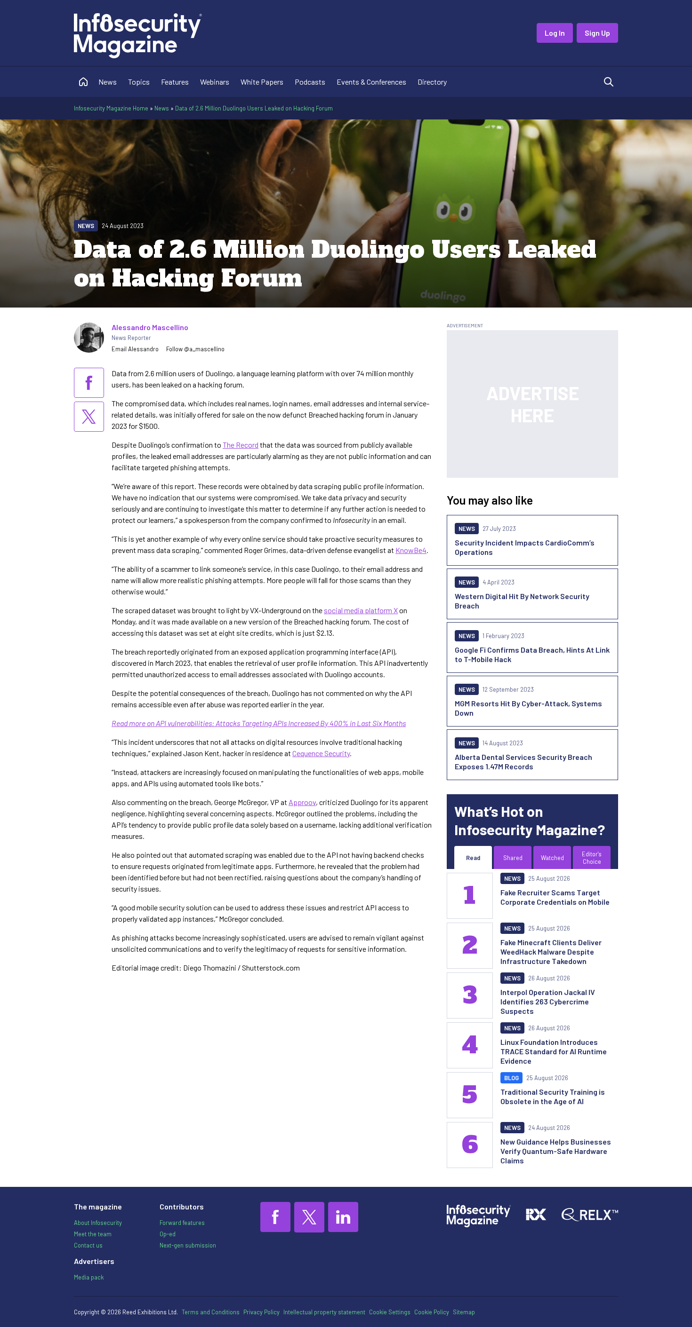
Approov (302, 802)
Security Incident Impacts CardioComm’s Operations (525, 547)
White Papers (262, 81)
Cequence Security (321, 753)
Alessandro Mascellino (150, 327)
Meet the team (93, 1234)
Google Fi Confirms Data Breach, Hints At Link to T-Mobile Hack (532, 654)
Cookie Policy (431, 1312)
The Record (240, 444)
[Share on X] (89, 417)
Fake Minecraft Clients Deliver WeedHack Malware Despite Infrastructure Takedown (551, 951)
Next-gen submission (188, 1245)
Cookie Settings (389, 1312)
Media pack (89, 1277)
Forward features (182, 1222)
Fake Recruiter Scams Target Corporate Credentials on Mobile (555, 897)
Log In (555, 32)
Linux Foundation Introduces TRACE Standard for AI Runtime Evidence (553, 1051)
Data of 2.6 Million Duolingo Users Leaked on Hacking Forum (254, 108)
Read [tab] (473, 857)
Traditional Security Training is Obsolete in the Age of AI (552, 1096)
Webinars (214, 81)
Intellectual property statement (324, 1312)
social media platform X (361, 610)
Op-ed (168, 1234)
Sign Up (597, 32)
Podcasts (310, 81)
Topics (139, 81)
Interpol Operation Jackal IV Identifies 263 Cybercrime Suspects (547, 1001)
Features (175, 81)
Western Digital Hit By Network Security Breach (522, 601)
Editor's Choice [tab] (592, 857)
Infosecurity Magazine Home (111, 108)
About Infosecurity (98, 1222)
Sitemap (464, 1312)
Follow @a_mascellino (195, 349)
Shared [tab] (513, 857)
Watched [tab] (552, 857)
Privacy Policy (261, 1312)
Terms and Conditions (211, 1312)
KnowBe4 (410, 549)
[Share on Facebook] (89, 383)
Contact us (88, 1245)
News (107, 81)
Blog (511, 1078)
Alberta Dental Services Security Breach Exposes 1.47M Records (523, 761)
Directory (432, 81)
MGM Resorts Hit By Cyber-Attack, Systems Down (528, 708)
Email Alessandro (135, 349)
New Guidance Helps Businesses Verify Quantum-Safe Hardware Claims (555, 1151)
